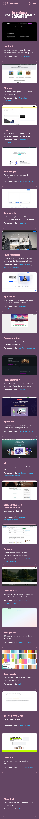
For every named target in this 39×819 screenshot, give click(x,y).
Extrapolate (10, 632)
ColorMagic (10, 674)
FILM (6, 129)
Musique (21, 559)
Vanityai (8, 46)
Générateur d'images (12, 475)
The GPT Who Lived (14, 715)
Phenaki (8, 88)
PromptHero (10, 590)
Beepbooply (10, 171)
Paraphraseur (23, 223)
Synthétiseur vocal (25, 181)
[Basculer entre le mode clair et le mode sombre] (29, 3)
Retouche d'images (11, 267)
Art (19, 348)
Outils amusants (24, 265)
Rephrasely (10, 213)
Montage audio (24, 56)
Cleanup (8, 757)
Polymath (9, 549)
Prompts (21, 390)
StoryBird (9, 799)
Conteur (21, 809)
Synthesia (9, 296)
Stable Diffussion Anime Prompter (13, 506)
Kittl (6, 463)
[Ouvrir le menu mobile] (34, 3)
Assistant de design (26, 473)
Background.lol (12, 338)
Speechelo (9, 421)
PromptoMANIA (12, 379)
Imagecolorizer (12, 254)
